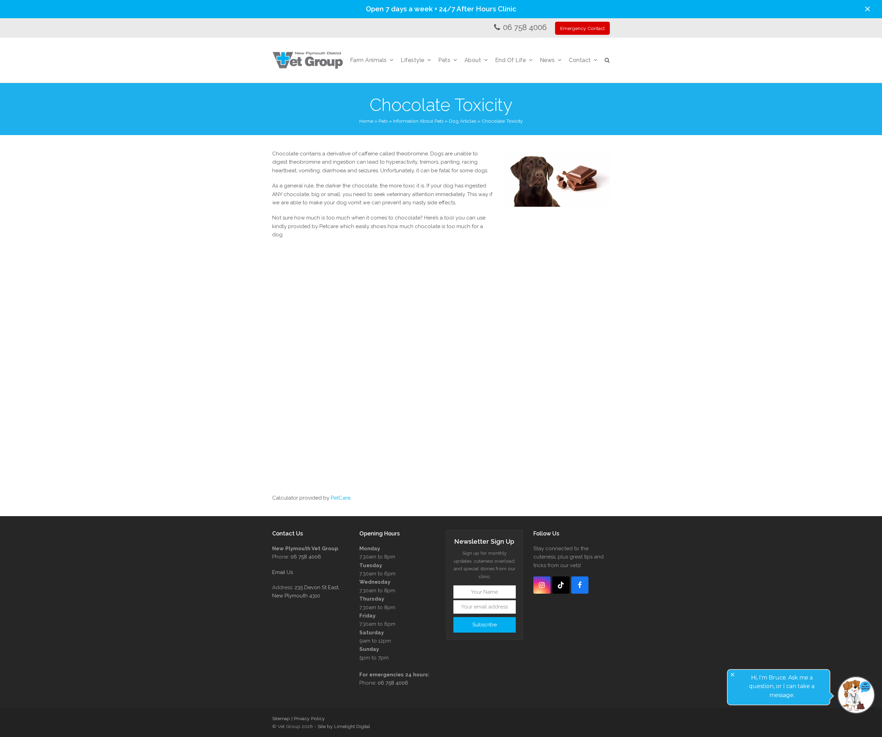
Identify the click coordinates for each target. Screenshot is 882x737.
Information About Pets (418, 121)
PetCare (340, 498)
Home (366, 121)
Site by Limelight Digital (344, 726)
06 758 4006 (525, 27)
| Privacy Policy (308, 718)
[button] (867, 9)
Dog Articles (462, 121)
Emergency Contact (582, 28)
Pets (383, 121)
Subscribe (484, 625)
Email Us (282, 572)
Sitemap (281, 718)
